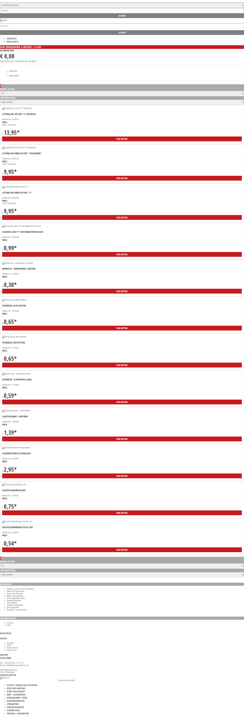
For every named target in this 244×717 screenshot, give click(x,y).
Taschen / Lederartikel (17, 610)
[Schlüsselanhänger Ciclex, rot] (17, 521)
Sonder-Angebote (15, 605)
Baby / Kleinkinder (15, 596)
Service (10, 623)
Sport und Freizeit (15, 593)
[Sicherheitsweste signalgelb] (16, 447)
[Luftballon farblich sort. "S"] (15, 187)
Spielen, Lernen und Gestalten (20, 589)
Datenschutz (12, 648)
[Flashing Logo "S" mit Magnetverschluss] (21, 226)
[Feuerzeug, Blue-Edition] (14, 300)
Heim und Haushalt (15, 591)
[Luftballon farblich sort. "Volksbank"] (19, 147)
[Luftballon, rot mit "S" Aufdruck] (17, 108)
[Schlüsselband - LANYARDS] (16, 411)
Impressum (12, 650)
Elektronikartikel (14, 600)
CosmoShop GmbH (66, 680)
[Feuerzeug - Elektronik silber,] (16, 374)
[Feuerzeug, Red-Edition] (14, 337)
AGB (9, 645)
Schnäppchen (13, 607)
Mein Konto (12, 41)
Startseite (12, 38)
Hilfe (9, 625)
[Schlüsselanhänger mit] (14, 484)
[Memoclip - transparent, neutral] (17, 263)
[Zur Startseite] (3, 20)
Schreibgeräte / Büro (16, 598)
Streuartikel (14, 76)
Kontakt (10, 643)
